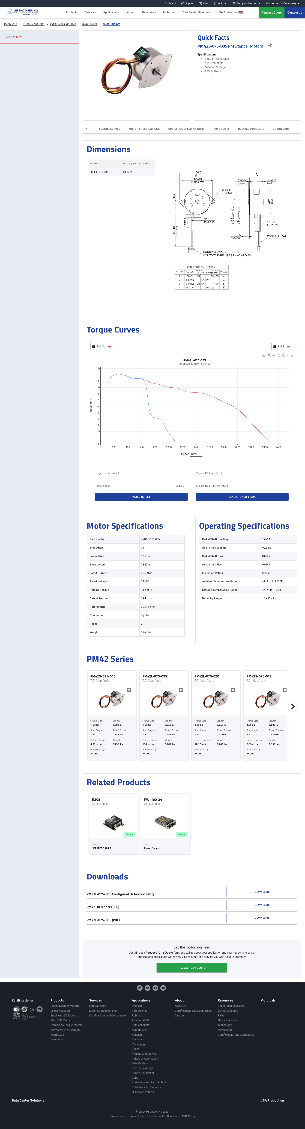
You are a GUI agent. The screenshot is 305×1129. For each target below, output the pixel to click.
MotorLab (169, 12)
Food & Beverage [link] (142, 1068)
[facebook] (155, 988)
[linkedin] (140, 988)
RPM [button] (194, 454)
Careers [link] (180, 1015)
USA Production (227, 12)
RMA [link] (221, 1015)
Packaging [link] (138, 1044)
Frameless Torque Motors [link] (66, 1025)
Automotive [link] (139, 1029)
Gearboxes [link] (57, 1034)
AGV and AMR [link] (140, 1020)
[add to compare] (270, 45)
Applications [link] (141, 1000)
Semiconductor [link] (141, 1025)
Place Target (141, 497)
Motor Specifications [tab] (144, 129)
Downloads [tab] (281, 129)
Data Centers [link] (140, 1063)
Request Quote (272, 12)
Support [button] (190, 3)
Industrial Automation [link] (145, 1058)
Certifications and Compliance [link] (107, 1015)
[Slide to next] (292, 706)
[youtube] (163, 988)
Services (90, 12)
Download (262, 892)
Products (71, 12)
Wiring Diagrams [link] (228, 1010)
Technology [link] (225, 1025)
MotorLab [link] (268, 1000)
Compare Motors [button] (246, 3)
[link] (19, 12)
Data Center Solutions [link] (28, 1100)
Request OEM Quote (192, 968)
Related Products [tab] (251, 129)
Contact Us (294, 12)
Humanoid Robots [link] (143, 1092)
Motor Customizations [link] (103, 1010)
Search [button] (172, 3)
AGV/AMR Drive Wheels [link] (65, 1029)
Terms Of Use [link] (136, 1116)
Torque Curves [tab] (109, 129)
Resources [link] (225, 1000)
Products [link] (57, 1000)
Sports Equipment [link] (143, 1073)
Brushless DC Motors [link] (63, 1015)
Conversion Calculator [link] (231, 1005)
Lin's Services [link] (97, 1005)
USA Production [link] (272, 1100)
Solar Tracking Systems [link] (146, 1087)
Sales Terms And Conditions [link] (163, 1116)
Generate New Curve (242, 497)
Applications (111, 12)
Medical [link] (137, 1005)
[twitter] (147, 988)
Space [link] (136, 1049)
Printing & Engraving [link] (144, 1053)
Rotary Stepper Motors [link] (64, 1005)
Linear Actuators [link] (60, 1010)
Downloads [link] (225, 1029)
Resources (149, 12)
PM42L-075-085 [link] (99, 172)
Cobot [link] (135, 1077)
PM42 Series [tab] (221, 129)
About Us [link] (180, 1005)
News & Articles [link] (228, 1020)
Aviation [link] (137, 1034)
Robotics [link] (137, 1015)
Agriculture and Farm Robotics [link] (150, 1082)
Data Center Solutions (196, 12)
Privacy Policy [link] (118, 1116)
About (130, 12)
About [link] (179, 1000)
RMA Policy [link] (188, 1116)
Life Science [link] (139, 1010)
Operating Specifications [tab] (186, 129)
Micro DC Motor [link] (60, 1020)
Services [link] (95, 1000)
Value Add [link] (56, 1039)
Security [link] (137, 1039)
